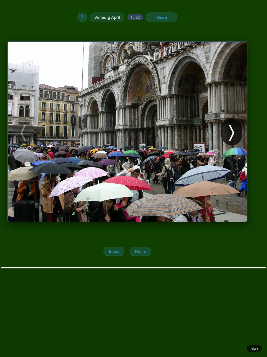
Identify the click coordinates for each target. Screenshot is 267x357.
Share (161, 17)
